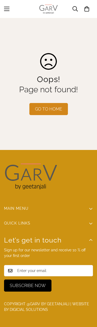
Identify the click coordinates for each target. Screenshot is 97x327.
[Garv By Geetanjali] (48, 9)
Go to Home (48, 109)
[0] (87, 9)
